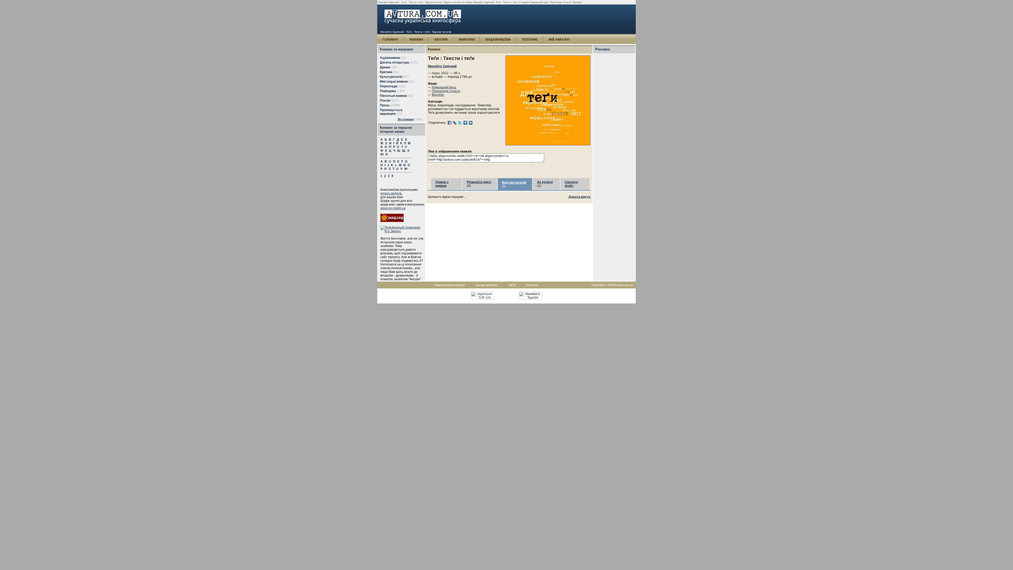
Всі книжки (406, 119)
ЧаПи (511, 285)
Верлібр (438, 95)
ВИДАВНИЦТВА (498, 39)
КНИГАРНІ (467, 39)
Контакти (532, 285)
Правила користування (449, 285)
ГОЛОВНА (390, 39)
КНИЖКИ (416, 39)
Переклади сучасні (446, 91)
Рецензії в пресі (479, 182)
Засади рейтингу (486, 285)
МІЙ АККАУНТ (559, 39)
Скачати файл (571, 184)
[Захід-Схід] (392, 221)
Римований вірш (444, 87)
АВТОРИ (441, 39)
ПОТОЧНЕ (530, 39)
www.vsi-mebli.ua (392, 208)
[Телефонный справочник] (402, 231)
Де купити (545, 182)
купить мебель (391, 193)
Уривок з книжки (441, 184)
